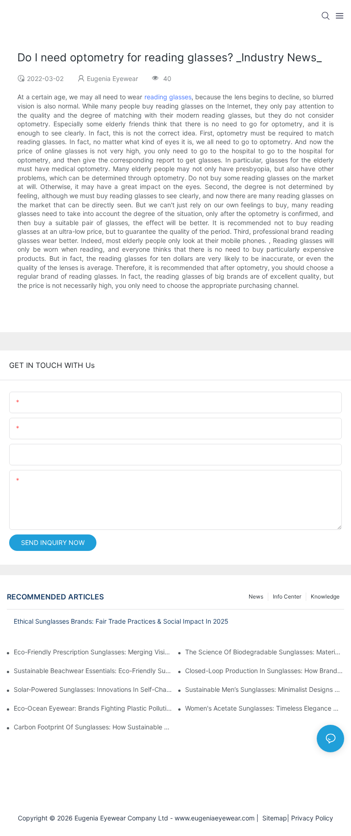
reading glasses (167, 97)
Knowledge (325, 596)
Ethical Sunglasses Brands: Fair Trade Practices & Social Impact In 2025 (121, 621)
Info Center (287, 596)
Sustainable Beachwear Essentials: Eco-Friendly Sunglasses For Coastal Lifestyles (93, 670)
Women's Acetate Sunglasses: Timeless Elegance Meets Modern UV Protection (264, 708)
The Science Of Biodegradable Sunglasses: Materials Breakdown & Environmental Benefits (264, 652)
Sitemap (273, 818)
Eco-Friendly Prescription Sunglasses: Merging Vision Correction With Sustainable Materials (93, 652)
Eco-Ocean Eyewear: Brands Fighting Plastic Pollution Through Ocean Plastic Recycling (93, 708)
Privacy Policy (312, 818)
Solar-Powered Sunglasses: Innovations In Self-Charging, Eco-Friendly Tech (93, 689)
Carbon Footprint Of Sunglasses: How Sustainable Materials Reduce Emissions (93, 727)
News (256, 596)
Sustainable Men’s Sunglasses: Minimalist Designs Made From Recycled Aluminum (264, 689)
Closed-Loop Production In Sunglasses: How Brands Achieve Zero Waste (264, 670)
